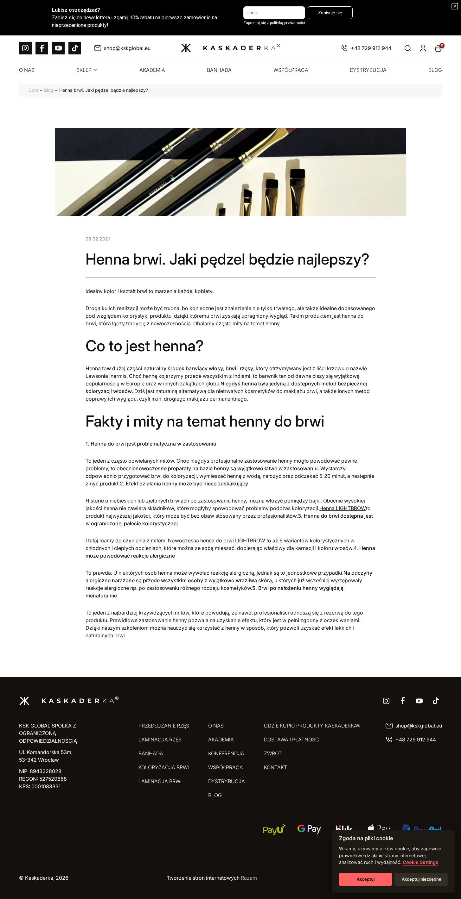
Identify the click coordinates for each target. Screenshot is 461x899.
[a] (25, 48)
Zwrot (273, 753)
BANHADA (150, 753)
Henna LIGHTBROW (342, 508)
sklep (84, 70)
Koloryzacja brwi (163, 767)
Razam (249, 878)
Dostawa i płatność (291, 739)
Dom (33, 90)
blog (435, 70)
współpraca (290, 70)
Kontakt (275, 767)
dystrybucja (368, 70)
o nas (27, 70)
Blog (48, 90)
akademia (152, 70)
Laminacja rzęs (160, 739)
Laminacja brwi (160, 781)
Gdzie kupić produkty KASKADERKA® (312, 725)
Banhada (219, 70)
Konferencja (226, 753)
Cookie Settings (420, 862)
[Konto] (423, 48)
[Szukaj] (408, 48)
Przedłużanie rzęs (163, 725)
